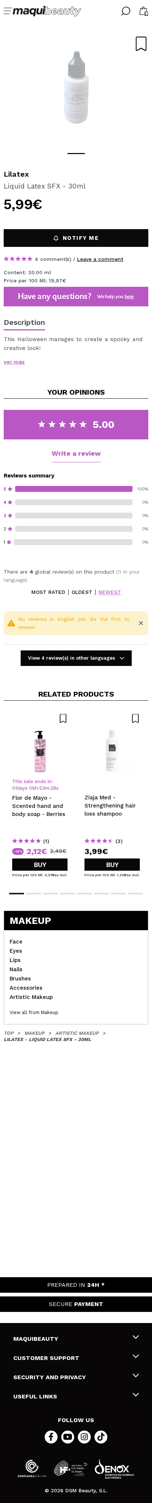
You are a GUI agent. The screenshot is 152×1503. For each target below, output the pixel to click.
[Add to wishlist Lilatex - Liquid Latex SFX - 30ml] (141, 43)
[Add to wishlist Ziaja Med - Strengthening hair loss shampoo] (112, 718)
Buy (40, 864)
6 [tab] (101, 893)
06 (32, 788)
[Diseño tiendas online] (114, 1468)
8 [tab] (135, 893)
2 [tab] (33, 893)
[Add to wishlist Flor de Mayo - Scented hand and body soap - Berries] (40, 718)
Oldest (82, 592)
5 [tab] (84, 893)
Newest (110, 592)
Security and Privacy (49, 1377)
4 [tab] (67, 893)
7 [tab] (118, 893)
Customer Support (46, 1357)
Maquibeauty (35, 1338)
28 (53, 788)
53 (42, 788)
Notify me (81, 238)
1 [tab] (76, 153)
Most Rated (48, 592)
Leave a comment (100, 259)
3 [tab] (50, 893)
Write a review (76, 453)
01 (14, 788)
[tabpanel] (76, 88)
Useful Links (35, 1396)
